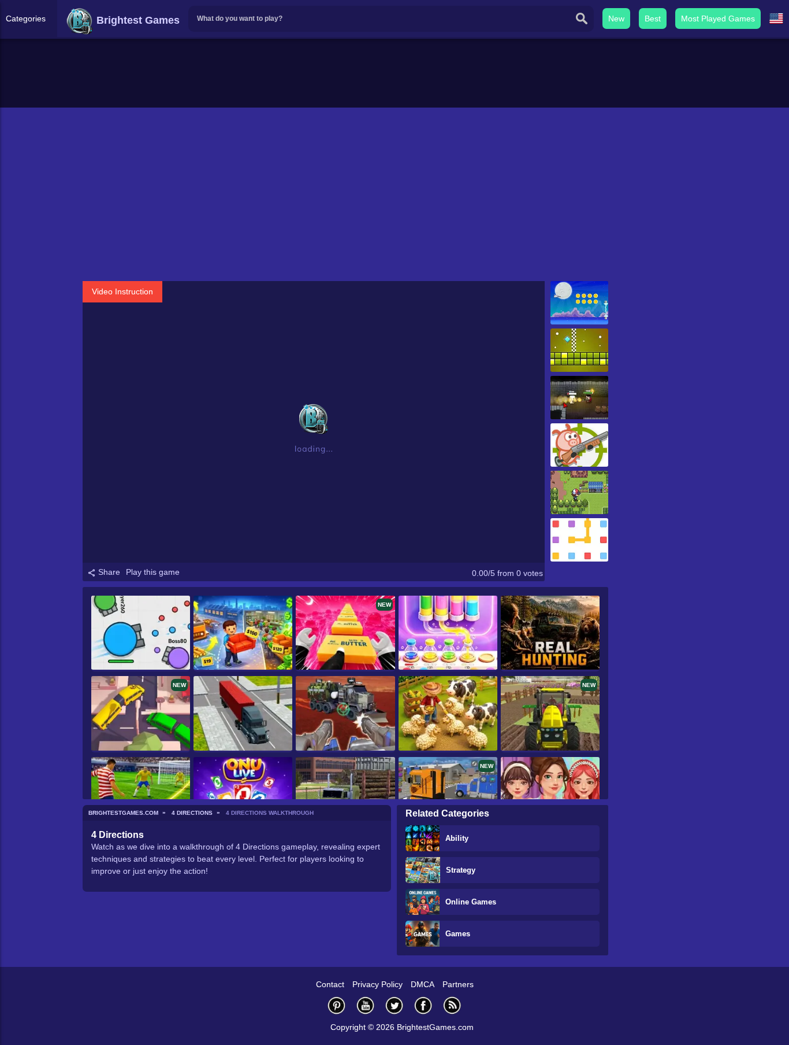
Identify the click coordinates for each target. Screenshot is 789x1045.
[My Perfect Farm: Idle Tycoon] (448, 714)
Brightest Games (137, 20)
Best (653, 18)
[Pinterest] (336, 1005)
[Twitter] (394, 1005)
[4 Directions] (579, 350)
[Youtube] (365, 1005)
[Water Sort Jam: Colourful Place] (448, 633)
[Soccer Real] (140, 795)
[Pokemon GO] (579, 492)
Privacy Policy (377, 984)
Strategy (460, 870)
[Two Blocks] (579, 540)
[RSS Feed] (452, 1005)
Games (457, 933)
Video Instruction (122, 291)
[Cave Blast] (579, 445)
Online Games (470, 902)
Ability (456, 838)
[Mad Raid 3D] (345, 714)
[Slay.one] (579, 397)
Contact (330, 984)
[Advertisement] (394, 194)
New (616, 18)
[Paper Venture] (579, 302)
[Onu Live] (242, 795)
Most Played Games (718, 18)
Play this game (153, 572)
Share (108, 572)
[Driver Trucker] (242, 714)
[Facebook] (423, 1005)
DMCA (422, 984)
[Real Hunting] (550, 633)
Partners (458, 984)
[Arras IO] (140, 633)
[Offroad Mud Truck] (345, 795)
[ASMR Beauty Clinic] (550, 795)
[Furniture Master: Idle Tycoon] (242, 633)
